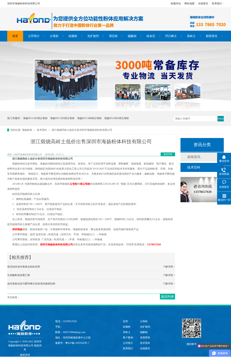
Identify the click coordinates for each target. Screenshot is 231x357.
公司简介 (34, 36)
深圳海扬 (17, 229)
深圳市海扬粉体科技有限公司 (56, 244)
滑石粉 (113, 36)
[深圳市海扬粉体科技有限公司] (25, 324)
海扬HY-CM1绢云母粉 (35, 118)
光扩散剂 (93, 36)
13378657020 (154, 244)
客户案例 (128, 337)
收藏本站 (176, 3)
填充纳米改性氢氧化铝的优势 (23, 266)
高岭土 (191, 36)
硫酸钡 (132, 36)
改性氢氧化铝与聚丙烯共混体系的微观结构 (31, 283)
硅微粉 (73, 36)
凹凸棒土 (171, 36)
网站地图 (189, 3)
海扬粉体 (27, 130)
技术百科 (42, 130)
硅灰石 (151, 36)
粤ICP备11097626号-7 (77, 343)
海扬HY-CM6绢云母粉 (89, 118)
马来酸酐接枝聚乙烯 (18, 275)
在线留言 (203, 3)
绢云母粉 (85, 184)
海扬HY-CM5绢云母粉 (62, 118)
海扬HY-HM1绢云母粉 (116, 118)
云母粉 (54, 36)
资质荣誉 (145, 337)
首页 (15, 36)
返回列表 (168, 154)
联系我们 (217, 3)
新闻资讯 (211, 36)
